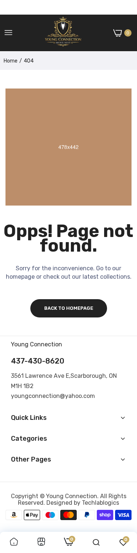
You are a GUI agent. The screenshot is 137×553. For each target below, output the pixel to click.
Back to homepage (68, 308)
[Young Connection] (63, 33)
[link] (14, 542)
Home (11, 61)
